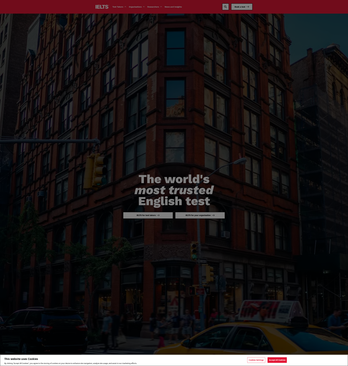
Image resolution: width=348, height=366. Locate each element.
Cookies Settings (256, 360)
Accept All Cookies (277, 360)
